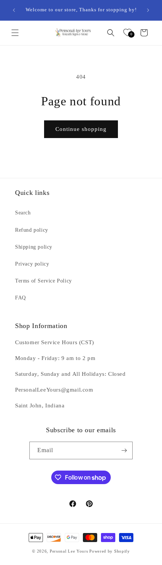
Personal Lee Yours (69, 551)
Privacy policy (32, 264)
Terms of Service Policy (43, 281)
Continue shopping (81, 129)
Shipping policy (33, 247)
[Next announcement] (148, 10)
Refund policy (31, 230)
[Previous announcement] (14, 10)
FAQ (20, 298)
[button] (15, 32)
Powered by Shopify (109, 551)
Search (23, 213)
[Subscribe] (124, 450)
